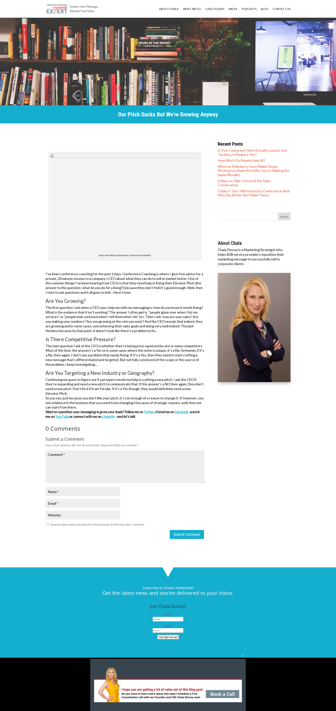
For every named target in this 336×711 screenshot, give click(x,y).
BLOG (264, 9)
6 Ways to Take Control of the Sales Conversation (244, 183)
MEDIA (233, 9)
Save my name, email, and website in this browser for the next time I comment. (97, 524)
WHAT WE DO (192, 9)
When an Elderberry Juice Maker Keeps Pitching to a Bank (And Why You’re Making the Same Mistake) (253, 170)
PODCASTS (249, 9)
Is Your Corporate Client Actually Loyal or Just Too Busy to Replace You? (252, 152)
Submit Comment (187, 534)
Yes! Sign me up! (168, 637)
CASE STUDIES (214, 9)
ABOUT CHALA (169, 9)
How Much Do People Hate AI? (241, 160)
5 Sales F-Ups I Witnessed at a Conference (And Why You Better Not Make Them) (254, 193)
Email (168, 626)
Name (168, 614)
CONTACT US (281, 9)
